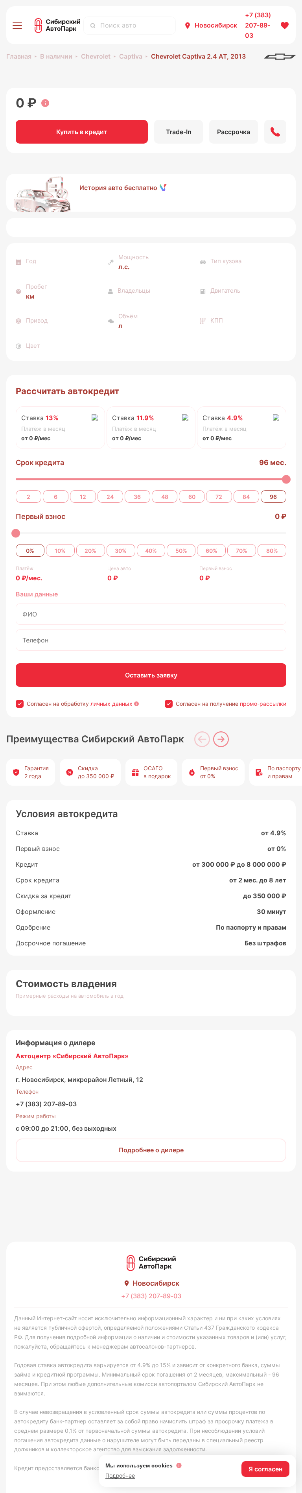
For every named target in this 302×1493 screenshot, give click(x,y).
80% (272, 550)
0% (30, 550)
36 (137, 496)
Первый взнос (40, 516)
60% (211, 550)
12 (83, 496)
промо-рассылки (263, 703)
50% (181, 550)
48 (164, 496)
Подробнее (120, 1475)
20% (90, 550)
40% (151, 550)
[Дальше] (221, 739)
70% (241, 550)
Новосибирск (216, 25)
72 (218, 496)
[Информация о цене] (45, 103)
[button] (151, 193)
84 (246, 496)
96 (273, 496)
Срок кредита (40, 462)
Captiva (130, 56)
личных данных (111, 703)
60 (191, 496)
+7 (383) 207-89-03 (46, 1104)
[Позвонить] (275, 132)
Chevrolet (95, 56)
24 (110, 496)
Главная (18, 56)
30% (121, 550)
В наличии (56, 56)
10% (60, 550)
